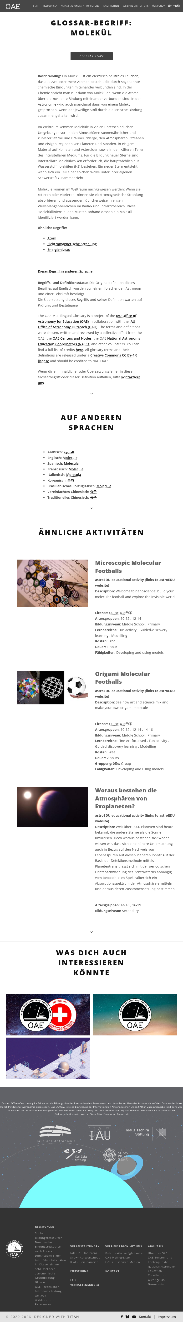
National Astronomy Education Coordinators (162, 1271)
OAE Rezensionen (47, 1286)
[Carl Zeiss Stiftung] (69, 1155)
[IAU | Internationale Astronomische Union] (94, 1133)
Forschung (93, 5)
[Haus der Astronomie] (49, 1133)
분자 (70, 480)
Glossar (40, 1282)
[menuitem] (50, 6)
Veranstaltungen (85, 1246)
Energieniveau (58, 249)
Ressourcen (50, 5)
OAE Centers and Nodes (72, 338)
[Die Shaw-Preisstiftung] (109, 1155)
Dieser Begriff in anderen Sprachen (66, 271)
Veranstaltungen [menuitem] (71, 5)
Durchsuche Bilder (48, 1255)
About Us (155, 1246)
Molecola (73, 474)
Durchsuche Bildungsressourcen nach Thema (49, 1246)
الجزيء (69, 452)
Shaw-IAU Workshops (85, 1257)
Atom (51, 238)
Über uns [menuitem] (157, 5)
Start (36, 5)
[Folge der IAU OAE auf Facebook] (121, 1317)
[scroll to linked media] (91, 393)
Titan (73, 1316)
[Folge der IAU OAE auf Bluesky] (127, 1317)
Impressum (167, 1316)
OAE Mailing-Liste (117, 1257)
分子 (93, 491)
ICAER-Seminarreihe (84, 1262)
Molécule (76, 469)
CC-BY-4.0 (117, 612)
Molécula (71, 463)
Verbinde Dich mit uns (123, 1246)
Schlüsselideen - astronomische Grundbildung (46, 1273)
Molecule (70, 457)
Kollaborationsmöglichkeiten (124, 1253)
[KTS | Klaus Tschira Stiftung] (140, 1133)
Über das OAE (158, 1253)
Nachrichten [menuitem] (111, 5)
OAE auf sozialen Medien (122, 1262)
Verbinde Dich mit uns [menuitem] (135, 5)
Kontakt (112, 1271)
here (79, 349)
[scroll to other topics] (91, 508)
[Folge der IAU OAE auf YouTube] (179, 6)
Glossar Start (92, 56)
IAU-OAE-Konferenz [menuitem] (83, 1253)
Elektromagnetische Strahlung (72, 244)
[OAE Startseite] (13, 6)
